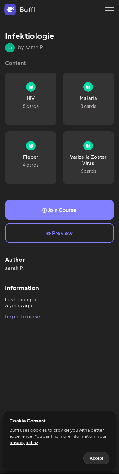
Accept (96, 458)
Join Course (62, 209)
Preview (62, 233)
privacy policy (24, 442)
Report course (22, 316)
